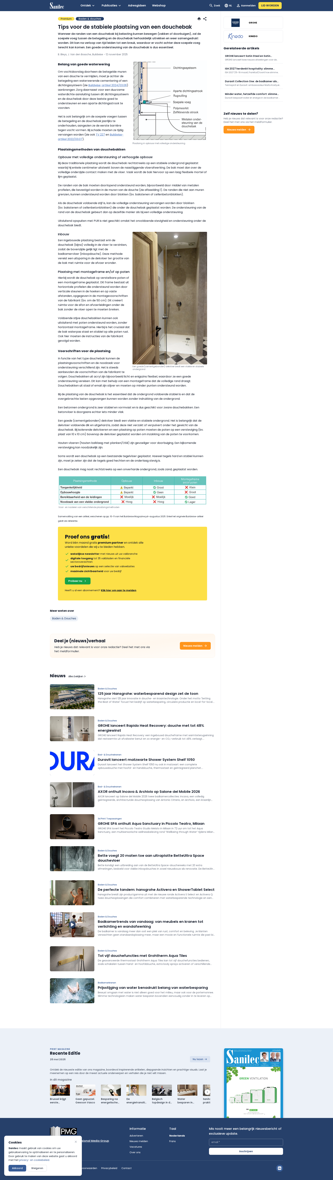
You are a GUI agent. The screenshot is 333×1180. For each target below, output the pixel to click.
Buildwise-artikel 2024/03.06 (107, 85)
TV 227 (100, 135)
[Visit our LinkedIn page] (279, 1168)
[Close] (76, 1142)
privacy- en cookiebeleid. (34, 1160)
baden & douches (64, 618)
